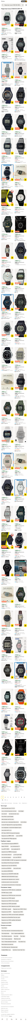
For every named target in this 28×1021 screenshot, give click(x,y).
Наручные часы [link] (19, 29)
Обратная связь (4, 1008)
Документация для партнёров (7, 961)
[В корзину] (12, 25)
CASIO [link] (3, 56)
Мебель (2, 975)
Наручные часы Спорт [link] (6, 760)
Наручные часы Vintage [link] (6, 158)
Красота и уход (4, 987)
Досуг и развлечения (5, 973)
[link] (8, 808)
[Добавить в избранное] (12, 11)
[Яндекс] (10, 1016)
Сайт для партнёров (5, 962)
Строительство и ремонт (6, 1000)
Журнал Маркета (4, 1011)
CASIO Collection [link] (6, 656)
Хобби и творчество (5, 989)
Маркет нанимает (4, 1010)
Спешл (7, 1019)
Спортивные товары (5, 996)
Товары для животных (5, 998)
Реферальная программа (6, 968)
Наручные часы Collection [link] (6, 30)
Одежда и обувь (4, 982)
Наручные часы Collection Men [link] (6, 57)
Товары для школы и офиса (6, 994)
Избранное (16, 1019)
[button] (26, 5)
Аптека (2, 985)
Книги (2, 993)
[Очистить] (22, 5)
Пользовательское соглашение (7, 1006)
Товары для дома (4, 984)
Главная (2, 1019)
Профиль (25, 1019)
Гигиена (2, 978)
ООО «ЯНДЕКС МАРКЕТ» (9, 1014)
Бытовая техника (4, 976)
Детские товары (4, 1001)
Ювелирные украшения (6, 1003)
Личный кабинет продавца (6, 957)
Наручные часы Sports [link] (6, 108)
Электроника (4, 980)
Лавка (11, 1019)
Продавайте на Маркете (6, 959)
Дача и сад (3, 991)
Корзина (21, 1019)
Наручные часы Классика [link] (6, 787)
